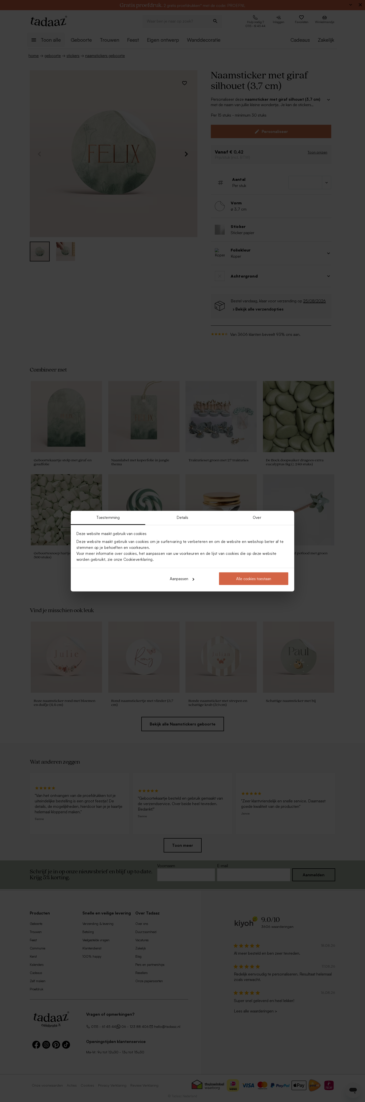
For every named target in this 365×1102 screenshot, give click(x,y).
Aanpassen (179, 578)
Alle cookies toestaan (253, 578)
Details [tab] (182, 517)
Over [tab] (257, 517)
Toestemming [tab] (108, 517)
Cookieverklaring (138, 559)
